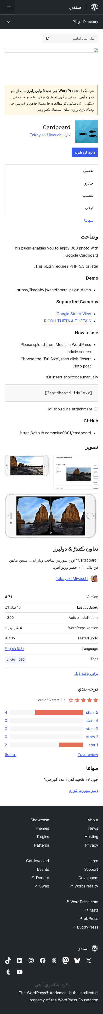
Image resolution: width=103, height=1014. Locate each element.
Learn (93, 860)
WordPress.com (82, 901)
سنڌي (82, 948)
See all (10, 754)
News (93, 828)
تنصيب (88, 195)
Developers (88, 877)
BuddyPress (85, 927)
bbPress (88, 918)
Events (43, 869)
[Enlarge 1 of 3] (91, 461)
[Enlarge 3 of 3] (91, 500)
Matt (91, 910)
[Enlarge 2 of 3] (43, 461)
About (93, 820)
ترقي (89, 207)
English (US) (14, 649)
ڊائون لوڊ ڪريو (85, 152)
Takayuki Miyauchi (46, 135)
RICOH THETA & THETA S (67, 321)
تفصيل (88, 170)
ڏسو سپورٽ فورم (83, 790)
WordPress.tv (84, 886)
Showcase (40, 820)
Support (91, 869)
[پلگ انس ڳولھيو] (47, 38)
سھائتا (88, 220)
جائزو (89, 183)
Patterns (41, 845)
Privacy (91, 845)
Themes (42, 828)
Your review (88, 754)
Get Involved (37, 860)
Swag (41, 886)
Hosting (91, 836)
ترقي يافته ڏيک (86, 673)
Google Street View (74, 313)
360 (22, 659)
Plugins (43, 836)
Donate (40, 877)
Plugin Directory (85, 22)
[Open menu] (7, 7)
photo (11, 659)
